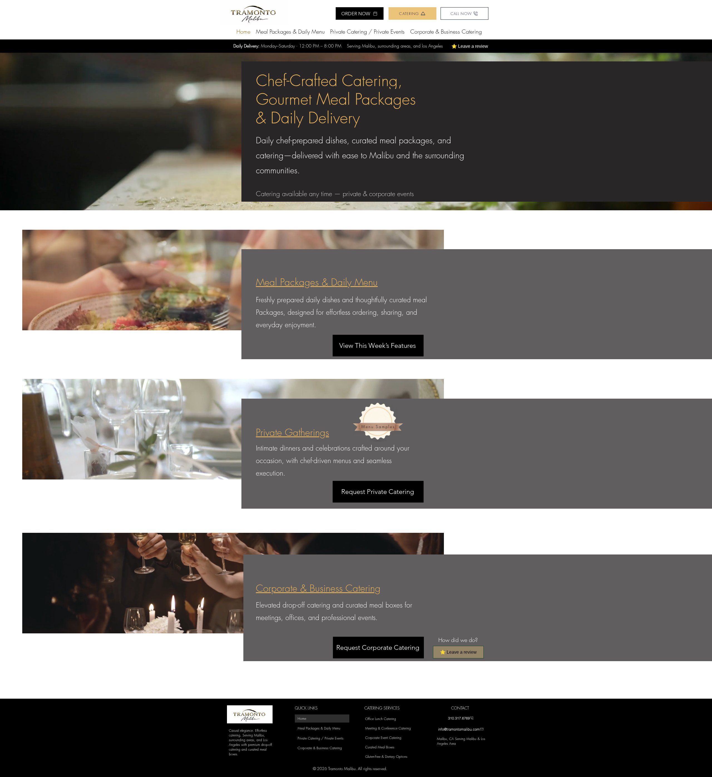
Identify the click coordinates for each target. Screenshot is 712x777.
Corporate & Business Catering (320, 748)
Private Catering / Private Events (320, 738)
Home (302, 718)
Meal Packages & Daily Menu (319, 728)
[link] (254, 12)
